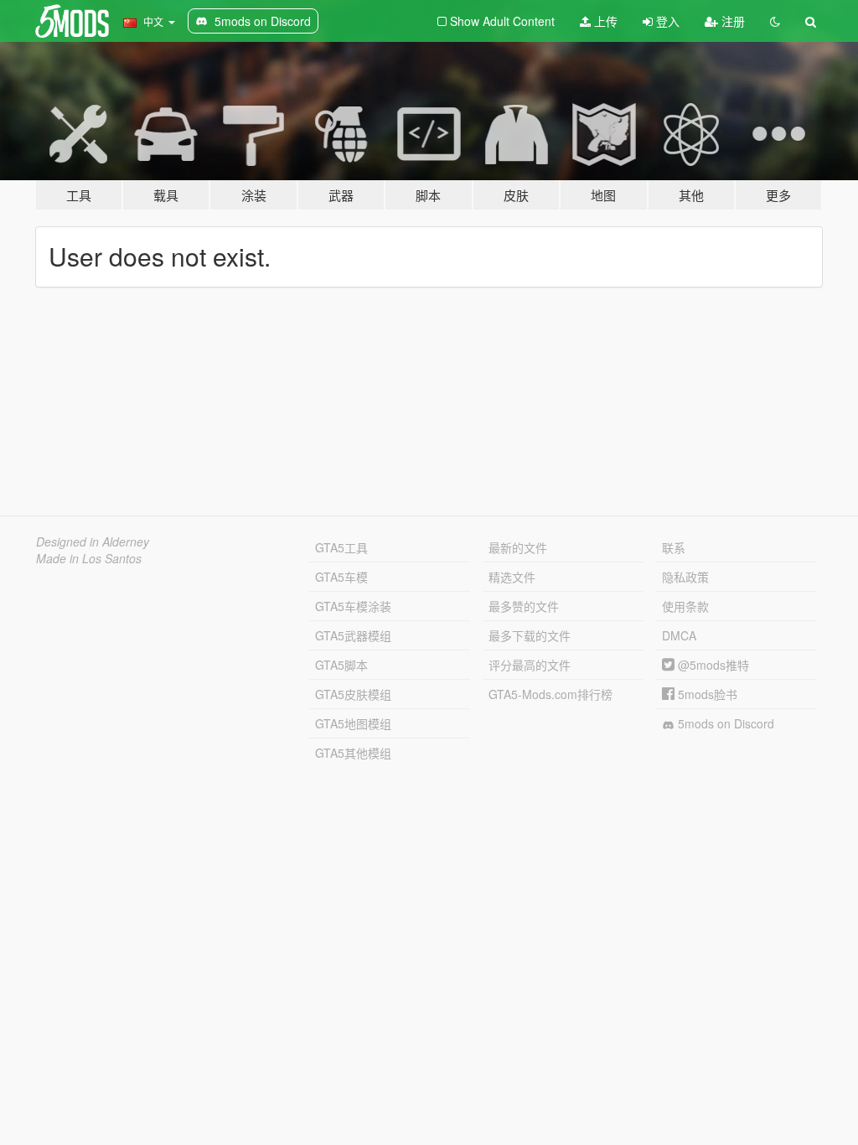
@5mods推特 (712, 664)
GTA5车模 (341, 576)
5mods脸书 (706, 694)
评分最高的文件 (529, 664)
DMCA (679, 635)
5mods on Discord (724, 723)
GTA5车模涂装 (353, 606)
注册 (731, 21)
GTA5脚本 (341, 664)
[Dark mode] (775, 21)
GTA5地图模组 (353, 723)
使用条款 (685, 606)
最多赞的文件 (523, 606)
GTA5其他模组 (353, 752)
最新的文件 (517, 547)
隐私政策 (685, 576)
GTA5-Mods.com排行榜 (550, 694)
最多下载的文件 (529, 635)
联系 (673, 547)
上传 (604, 21)
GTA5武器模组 (353, 635)
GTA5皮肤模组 (353, 694)
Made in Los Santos (89, 558)
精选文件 (511, 576)
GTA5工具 (341, 547)
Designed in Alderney (92, 541)
